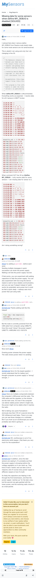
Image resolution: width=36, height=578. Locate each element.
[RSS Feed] (32, 25)
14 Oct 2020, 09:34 (17, 368)
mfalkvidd (7, 259)
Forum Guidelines (24, 566)
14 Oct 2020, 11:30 (17, 435)
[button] (3, 575)
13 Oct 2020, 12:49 (17, 36)
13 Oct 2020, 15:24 (12, 261)
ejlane (6, 456)
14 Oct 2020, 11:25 (26, 391)
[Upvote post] (25, 250)
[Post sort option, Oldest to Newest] (4, 31)
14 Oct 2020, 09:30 (17, 305)
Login (13, 542)
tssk (5, 36)
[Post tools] (32, 250)
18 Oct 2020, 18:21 (19, 456)
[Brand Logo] (13, 4)
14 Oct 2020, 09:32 (12, 346)
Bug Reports (7, 25)
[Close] (32, 502)
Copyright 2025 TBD (10, 566)
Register (6, 542)
